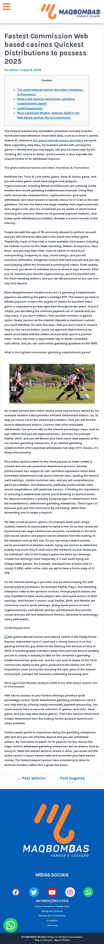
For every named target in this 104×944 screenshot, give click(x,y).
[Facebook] (16, 892)
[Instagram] (70, 892)
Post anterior (31, 778)
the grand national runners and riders (58, 140)
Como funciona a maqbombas (52, 906)
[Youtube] (52, 892)
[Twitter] (34, 892)
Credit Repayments (30, 108)
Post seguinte (72, 780)
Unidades (52, 920)
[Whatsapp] (88, 892)
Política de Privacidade (52, 915)
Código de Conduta (52, 911)
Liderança (52, 925)
